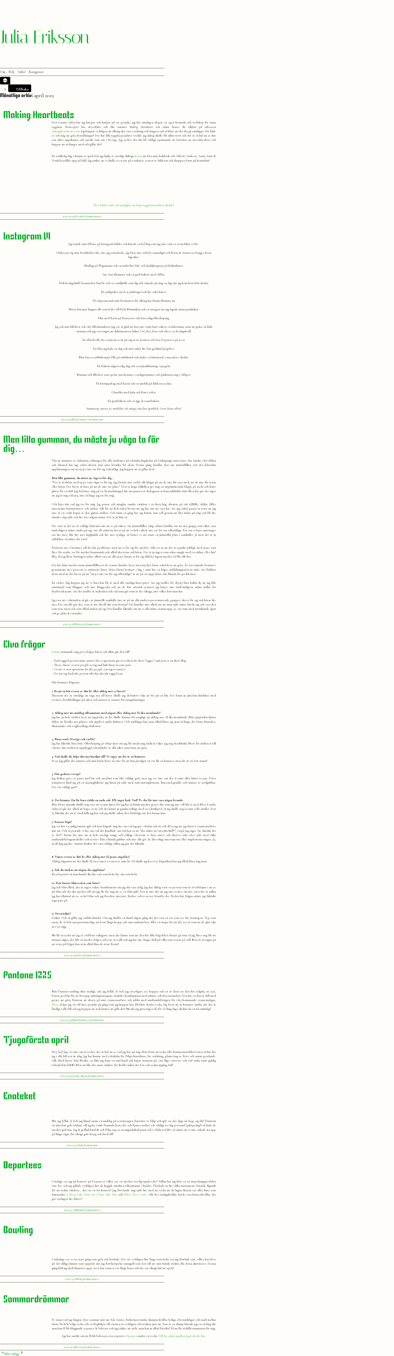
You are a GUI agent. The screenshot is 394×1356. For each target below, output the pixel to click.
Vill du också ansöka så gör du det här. (182, 1336)
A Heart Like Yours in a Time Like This (91, 1194)
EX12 (55, 1004)
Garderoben (79, 1076)
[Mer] (5, 80)
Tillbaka (22, 89)
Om (2, 72)
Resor (78, 1347)
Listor (79, 955)
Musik (79, 1210)
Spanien (132, 1336)
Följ (11, 72)
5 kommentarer (93, 216)
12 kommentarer (92, 624)
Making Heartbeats (38, 116)
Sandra (56, 652)
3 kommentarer (91, 955)
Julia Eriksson (44, 37)
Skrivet (78, 624)
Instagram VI (26, 237)
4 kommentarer (95, 1076)
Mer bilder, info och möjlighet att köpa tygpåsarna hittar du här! (134, 205)
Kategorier (36, 72)
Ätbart (75, 1020)
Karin (138, 156)
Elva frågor (24, 645)
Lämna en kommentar (90, 419)
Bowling (18, 1231)
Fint (80, 1145)
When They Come (135, 1194)
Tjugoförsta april (36, 1041)
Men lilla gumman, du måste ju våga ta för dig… (81, 444)
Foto (75, 419)
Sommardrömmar (36, 1300)
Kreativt (79, 216)
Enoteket (19, 1097)
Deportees (22, 1166)
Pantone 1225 (27, 976)
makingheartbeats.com (66, 131)
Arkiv (22, 72)
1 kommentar (90, 1145)
